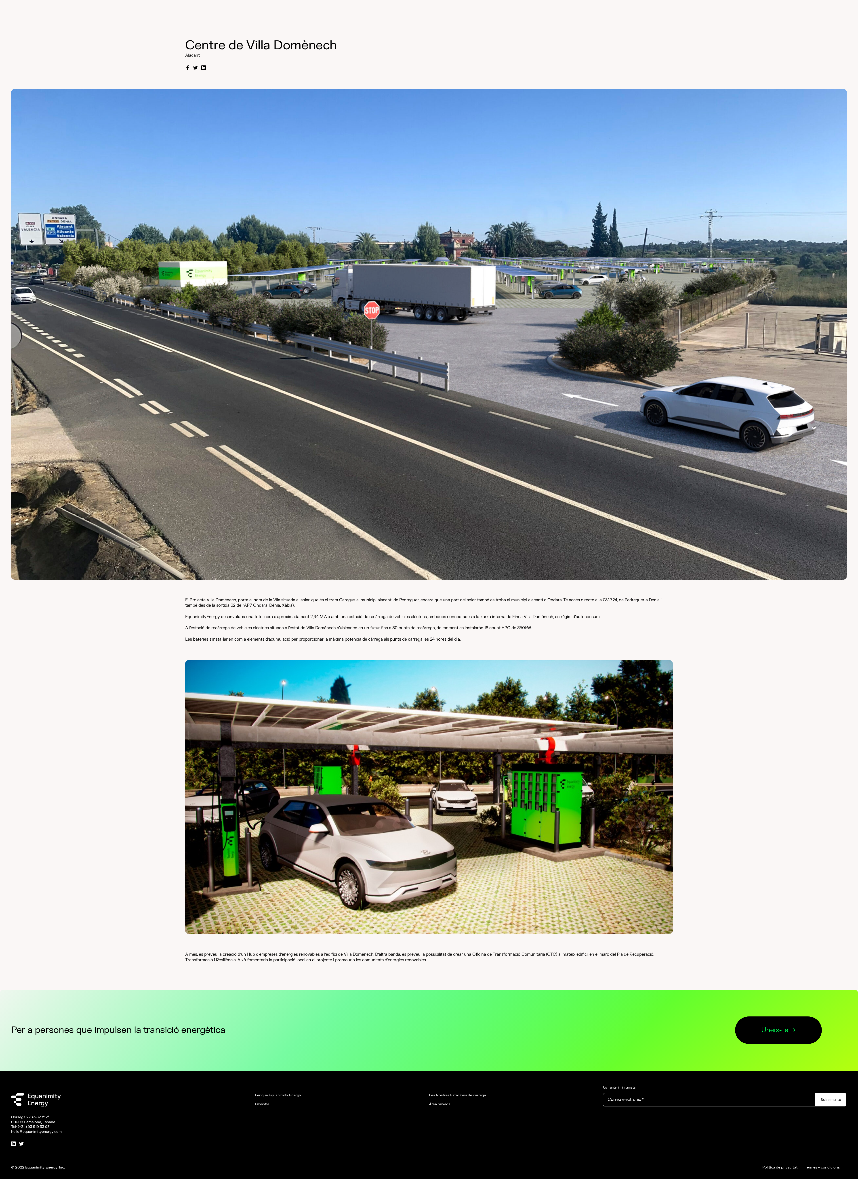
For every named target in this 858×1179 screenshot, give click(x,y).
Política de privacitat (780, 1167)
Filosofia (262, 1104)
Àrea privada (439, 1104)
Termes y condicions (822, 1167)
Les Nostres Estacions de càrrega (457, 1095)
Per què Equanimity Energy (278, 1095)
